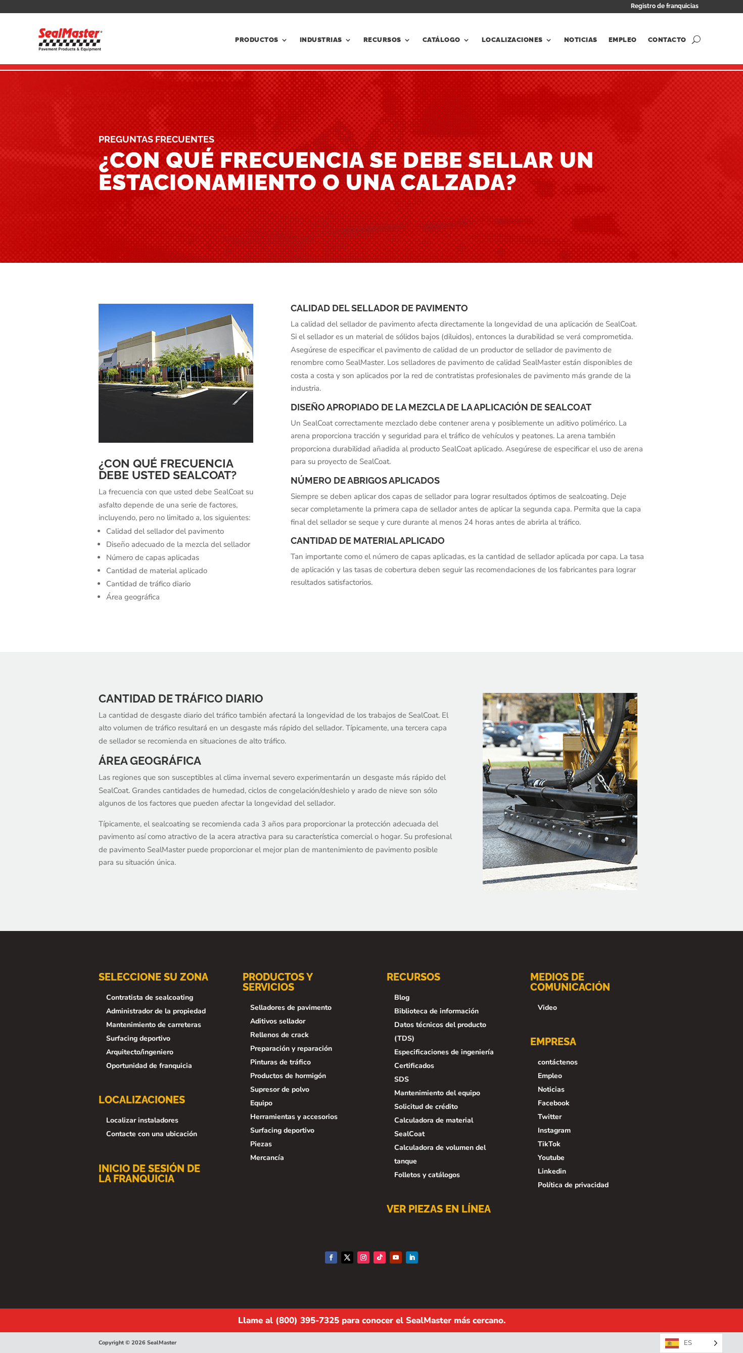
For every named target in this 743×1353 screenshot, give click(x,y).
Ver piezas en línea (439, 1209)
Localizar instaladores (142, 1120)
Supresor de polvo (279, 1089)
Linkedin (552, 1171)
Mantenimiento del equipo (437, 1093)
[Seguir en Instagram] (363, 1257)
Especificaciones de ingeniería (444, 1052)
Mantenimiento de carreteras (153, 1025)
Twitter (550, 1117)
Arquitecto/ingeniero (139, 1052)
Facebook (554, 1103)
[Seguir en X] (347, 1257)
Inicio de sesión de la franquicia (149, 1173)
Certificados (414, 1065)
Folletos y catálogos (427, 1175)
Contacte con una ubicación (151, 1134)
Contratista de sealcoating (149, 997)
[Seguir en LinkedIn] (412, 1257)
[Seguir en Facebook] (331, 1257)
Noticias (580, 39)
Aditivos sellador (277, 1021)
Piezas (261, 1144)
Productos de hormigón (288, 1076)
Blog (401, 997)
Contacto (667, 39)
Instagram (554, 1130)
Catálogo (441, 39)
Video (547, 1007)
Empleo (623, 39)
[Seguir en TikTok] (380, 1257)
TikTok (549, 1144)
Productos (256, 39)
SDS (401, 1079)
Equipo (261, 1103)
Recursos (382, 39)
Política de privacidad (573, 1185)
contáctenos (558, 1062)
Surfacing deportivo (138, 1038)
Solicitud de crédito (426, 1106)
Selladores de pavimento (291, 1007)
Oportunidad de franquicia (149, 1065)
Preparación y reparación (291, 1048)
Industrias (321, 39)
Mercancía (267, 1157)
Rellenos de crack (279, 1035)
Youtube (551, 1157)
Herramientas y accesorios (294, 1117)
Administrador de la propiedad (156, 1011)
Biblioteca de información (436, 1011)
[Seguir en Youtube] (396, 1257)
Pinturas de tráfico (280, 1062)
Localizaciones (512, 39)
